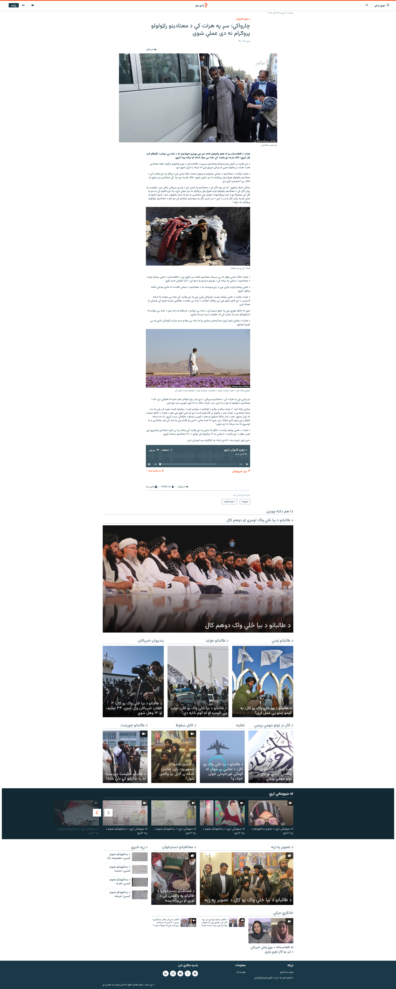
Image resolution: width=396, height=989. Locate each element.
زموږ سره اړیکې (286, 972)
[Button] (151, 50)
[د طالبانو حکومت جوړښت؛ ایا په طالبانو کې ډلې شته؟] (125, 757)
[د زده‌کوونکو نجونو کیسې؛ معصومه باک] (140, 856)
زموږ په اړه (241, 972)
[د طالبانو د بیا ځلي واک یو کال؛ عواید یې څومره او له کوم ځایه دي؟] (198, 681)
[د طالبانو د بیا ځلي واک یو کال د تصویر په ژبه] (246, 878)
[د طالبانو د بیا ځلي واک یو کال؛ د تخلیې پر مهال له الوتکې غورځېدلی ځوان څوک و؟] (222, 757)
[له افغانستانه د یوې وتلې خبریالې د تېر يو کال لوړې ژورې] (270, 930)
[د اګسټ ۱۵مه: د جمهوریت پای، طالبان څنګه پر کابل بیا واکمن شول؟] (173, 757)
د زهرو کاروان (243, 19)
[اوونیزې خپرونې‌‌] (23, 5)
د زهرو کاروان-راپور (235, 449)
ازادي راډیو (239, 454)
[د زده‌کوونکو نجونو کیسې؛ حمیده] (140, 869)
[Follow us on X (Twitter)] (188, 973)
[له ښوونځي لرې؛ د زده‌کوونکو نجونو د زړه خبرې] (222, 813)
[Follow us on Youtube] (180, 973)
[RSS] (166, 973)
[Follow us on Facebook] (195, 973)
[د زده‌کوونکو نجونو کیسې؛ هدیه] (140, 882)
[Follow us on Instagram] (173, 973)
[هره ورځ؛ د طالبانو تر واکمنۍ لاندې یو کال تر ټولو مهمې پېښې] (270, 757)
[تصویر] (32, 5)
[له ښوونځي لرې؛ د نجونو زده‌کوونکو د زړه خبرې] (270, 813)
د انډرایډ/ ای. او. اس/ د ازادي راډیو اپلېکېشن (273, 978)
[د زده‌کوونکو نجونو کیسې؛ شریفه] (140, 894)
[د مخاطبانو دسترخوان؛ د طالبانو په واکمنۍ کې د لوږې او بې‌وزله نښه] (173, 878)
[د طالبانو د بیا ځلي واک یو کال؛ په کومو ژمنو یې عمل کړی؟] (262, 681)
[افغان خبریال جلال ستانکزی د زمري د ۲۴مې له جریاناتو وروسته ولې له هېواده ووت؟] (188, 922)
